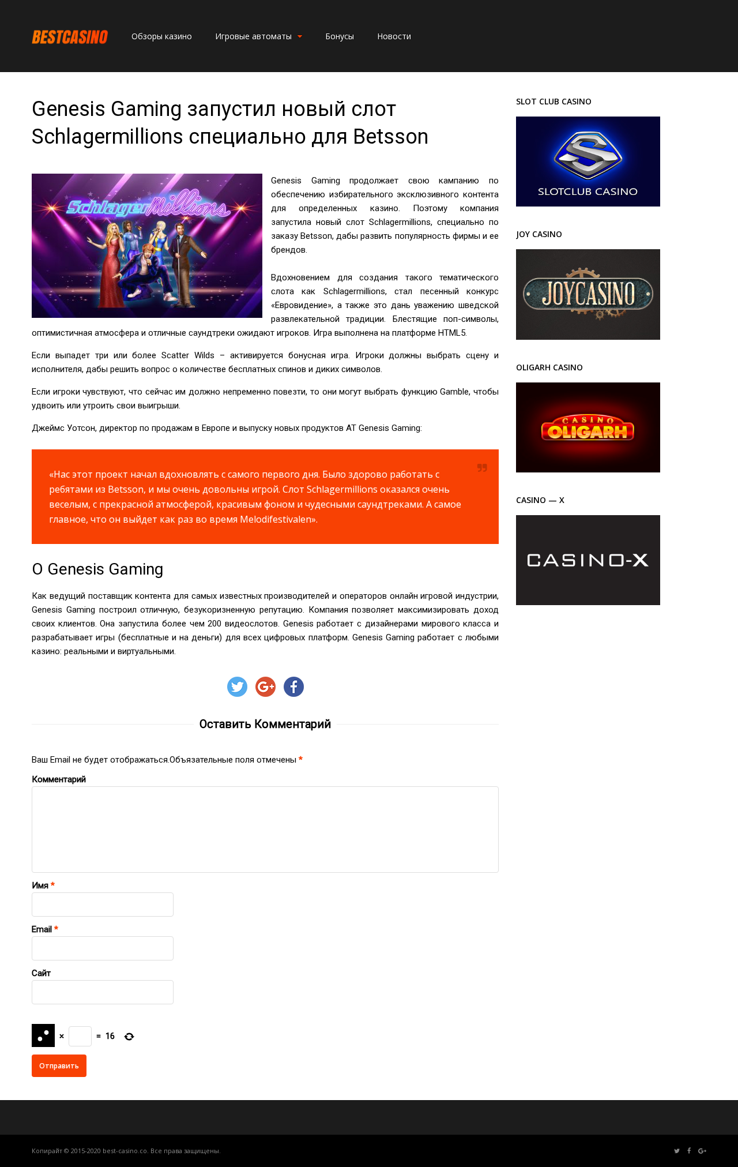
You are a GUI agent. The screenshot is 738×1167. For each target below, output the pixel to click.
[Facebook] (689, 1151)
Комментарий (59, 779)
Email (42, 929)
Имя (40, 885)
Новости (394, 36)
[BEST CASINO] (70, 57)
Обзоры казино (161, 36)
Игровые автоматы (253, 36)
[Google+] (702, 1151)
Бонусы (339, 36)
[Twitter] (677, 1151)
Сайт (41, 973)
